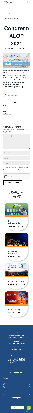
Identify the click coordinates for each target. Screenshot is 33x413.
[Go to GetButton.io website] (29, 411)
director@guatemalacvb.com (16, 337)
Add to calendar (12, 95)
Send (16, 398)
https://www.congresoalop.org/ (13, 87)
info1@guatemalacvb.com (16, 335)
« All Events (7, 14)
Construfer (8, 320)
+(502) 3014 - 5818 (16, 350)
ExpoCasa (26, 320)
